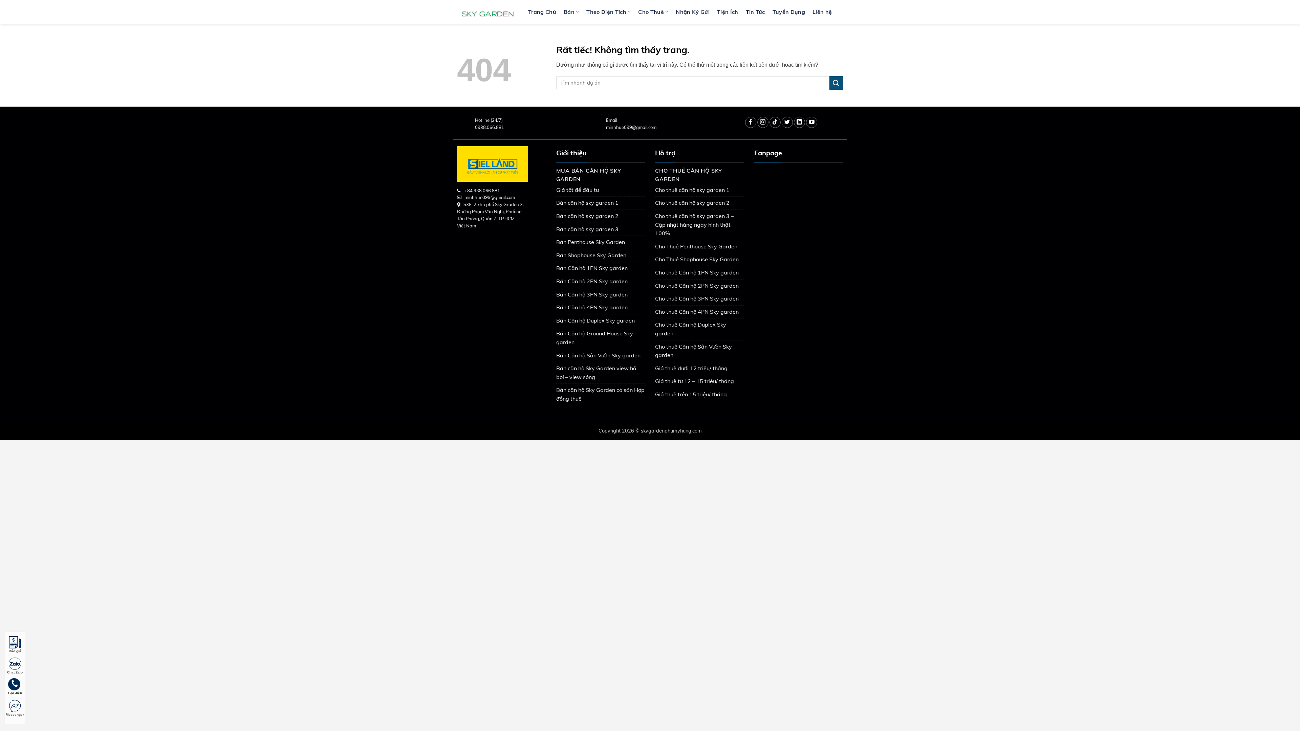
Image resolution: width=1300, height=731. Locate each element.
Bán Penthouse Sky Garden (590, 242)
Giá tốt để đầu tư (577, 189)
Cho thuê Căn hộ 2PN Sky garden (697, 285)
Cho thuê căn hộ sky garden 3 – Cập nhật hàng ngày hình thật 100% (694, 225)
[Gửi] (836, 82)
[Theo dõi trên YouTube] (811, 122)
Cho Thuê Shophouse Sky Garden (697, 259)
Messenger (15, 714)
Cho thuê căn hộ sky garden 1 (692, 189)
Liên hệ (822, 11)
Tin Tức (755, 11)
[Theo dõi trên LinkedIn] (799, 122)
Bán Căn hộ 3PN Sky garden (592, 294)
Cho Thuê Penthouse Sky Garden (696, 246)
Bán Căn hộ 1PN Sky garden (592, 268)
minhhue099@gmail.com (631, 127)
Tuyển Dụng (789, 11)
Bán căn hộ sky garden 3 (587, 229)
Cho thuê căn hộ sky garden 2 (692, 202)
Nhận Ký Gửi (693, 11)
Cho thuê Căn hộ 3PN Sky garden (697, 298)
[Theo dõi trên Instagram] (762, 122)
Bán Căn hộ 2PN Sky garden (592, 281)
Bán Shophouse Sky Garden (591, 255)
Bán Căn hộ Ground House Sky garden (594, 338)
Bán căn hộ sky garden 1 (587, 202)
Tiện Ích (727, 11)
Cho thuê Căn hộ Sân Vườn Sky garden (693, 351)
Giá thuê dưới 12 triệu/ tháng (691, 368)
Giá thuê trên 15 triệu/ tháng (691, 394)
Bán (569, 11)
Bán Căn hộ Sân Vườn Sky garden (598, 355)
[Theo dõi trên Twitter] (787, 122)
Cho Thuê (651, 11)
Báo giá (15, 651)
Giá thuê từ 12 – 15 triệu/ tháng (694, 381)
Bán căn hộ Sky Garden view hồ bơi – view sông (596, 372)
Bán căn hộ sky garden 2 (587, 216)
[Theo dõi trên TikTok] (775, 122)
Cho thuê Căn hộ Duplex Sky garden (690, 329)
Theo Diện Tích (606, 11)
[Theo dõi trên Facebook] (750, 122)
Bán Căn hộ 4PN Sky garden (592, 307)
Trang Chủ (542, 11)
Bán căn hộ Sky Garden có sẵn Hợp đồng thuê (600, 394)
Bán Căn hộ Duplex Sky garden (595, 320)
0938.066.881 (489, 127)
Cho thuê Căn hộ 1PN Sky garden (697, 272)
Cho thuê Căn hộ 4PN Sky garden (697, 311)
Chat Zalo (15, 672)
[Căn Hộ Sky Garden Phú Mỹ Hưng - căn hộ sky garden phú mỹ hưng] (487, 12)
